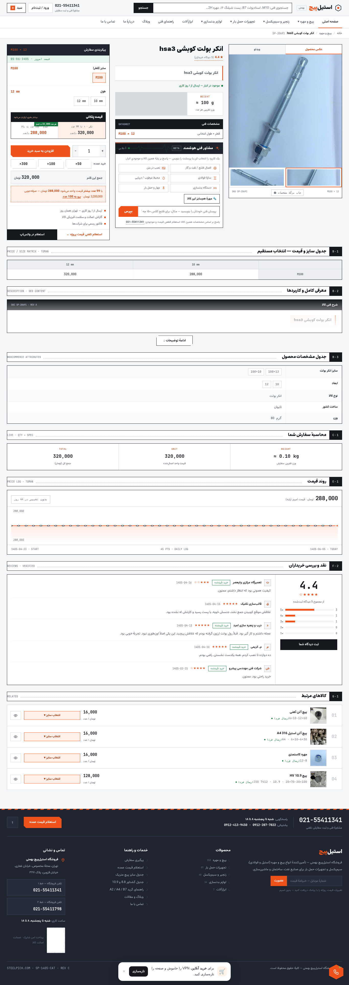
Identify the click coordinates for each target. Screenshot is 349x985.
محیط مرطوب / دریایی (147, 178)
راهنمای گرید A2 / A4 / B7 (127, 889)
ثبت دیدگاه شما (309, 644)
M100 (99, 77)
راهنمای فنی (166, 21)
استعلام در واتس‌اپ (32, 234)
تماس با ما (108, 21)
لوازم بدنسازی (215, 882)
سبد (17, 7)
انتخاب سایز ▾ (52, 715)
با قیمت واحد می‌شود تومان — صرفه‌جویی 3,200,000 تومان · (63, 194)
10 (277, 384)
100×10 (256, 371)
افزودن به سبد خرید (40, 151)
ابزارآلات (187, 21)
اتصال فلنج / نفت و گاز (198, 168)
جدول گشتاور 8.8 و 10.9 (128, 882)
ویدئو (257, 49)
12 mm (81, 101)
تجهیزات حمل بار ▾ (242, 21)
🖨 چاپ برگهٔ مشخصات (287, 192)
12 (267, 384)
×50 (78, 164)
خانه (339, 33)
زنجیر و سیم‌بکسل (212, 874)
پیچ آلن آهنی (298, 712)
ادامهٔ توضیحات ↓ (174, 340)
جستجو (143, 7)
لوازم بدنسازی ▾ (211, 21)
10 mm (98, 101)
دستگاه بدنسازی (202, 188)
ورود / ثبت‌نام (40, 7)
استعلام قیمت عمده (42, 822)
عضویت (278, 880)
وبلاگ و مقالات (134, 897)
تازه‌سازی (138, 971)
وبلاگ (146, 21)
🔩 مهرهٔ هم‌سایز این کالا (201, 198)
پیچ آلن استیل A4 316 (292, 733)
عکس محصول (313, 49)
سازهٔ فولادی (204, 178)
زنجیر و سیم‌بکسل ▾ (276, 21)
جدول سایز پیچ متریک (129, 874)
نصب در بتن (153, 168)
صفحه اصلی (330, 21)
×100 (51, 164)
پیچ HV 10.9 (298, 775)
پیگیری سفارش (134, 860)
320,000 (70, 274)
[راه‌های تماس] (336, 972)
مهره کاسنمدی (297, 754)
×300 (23, 164)
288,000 (196, 274)
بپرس (128, 211)
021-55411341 (135, 222)
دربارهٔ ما (128, 21)
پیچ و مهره (325, 33)
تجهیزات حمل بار (213, 867)
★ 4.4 (208, 57)
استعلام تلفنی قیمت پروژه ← (84, 234)
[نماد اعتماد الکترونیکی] (56, 940)
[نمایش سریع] (15, 715)
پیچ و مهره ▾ (306, 21)
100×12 (273, 371)
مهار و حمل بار (152, 188)
